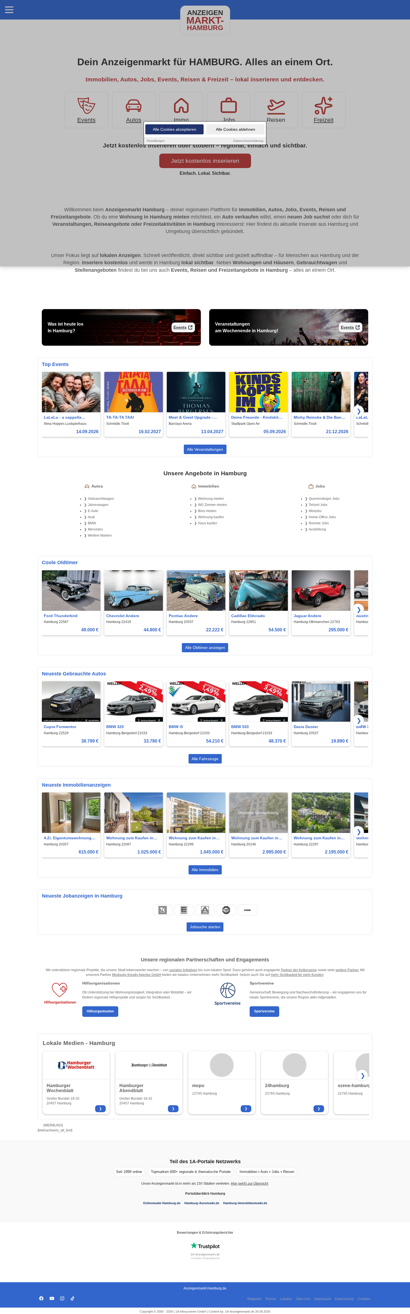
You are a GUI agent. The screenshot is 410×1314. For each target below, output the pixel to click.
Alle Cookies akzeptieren (174, 129)
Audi (91, 517)
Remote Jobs (319, 523)
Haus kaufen (207, 523)
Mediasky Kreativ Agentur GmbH (136, 975)
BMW (92, 523)
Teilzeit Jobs (318, 505)
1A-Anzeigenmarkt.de (205, 1254)
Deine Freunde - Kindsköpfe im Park (258, 417)
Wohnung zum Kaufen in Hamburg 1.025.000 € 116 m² (132, 838)
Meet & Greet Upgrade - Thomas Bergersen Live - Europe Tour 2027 (192, 417)
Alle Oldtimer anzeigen (205, 647)
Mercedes (95, 529)
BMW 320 (115, 726)
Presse (271, 1299)
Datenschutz (344, 1299)
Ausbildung (317, 529)
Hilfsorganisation (100, 1011)
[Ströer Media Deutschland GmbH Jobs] (247, 910)
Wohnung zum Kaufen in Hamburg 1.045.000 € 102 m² (195, 838)
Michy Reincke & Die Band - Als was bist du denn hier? (320, 417)
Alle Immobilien (205, 869)
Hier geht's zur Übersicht (249, 1183)
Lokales (286, 1299)
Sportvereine (264, 1011)
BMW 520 (240, 726)
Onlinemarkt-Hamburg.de (161, 1203)
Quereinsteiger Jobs (324, 499)
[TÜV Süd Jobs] (226, 910)
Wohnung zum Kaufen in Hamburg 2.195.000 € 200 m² (320, 838)
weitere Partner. (347, 970)
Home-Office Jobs (322, 517)
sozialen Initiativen (183, 970)
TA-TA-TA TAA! (120, 417)
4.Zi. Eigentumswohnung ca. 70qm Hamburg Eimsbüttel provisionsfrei (68, 838)
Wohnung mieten (211, 499)
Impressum (322, 1299)
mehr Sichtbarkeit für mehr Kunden (297, 975)
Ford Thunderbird (61, 616)
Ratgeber (254, 1299)
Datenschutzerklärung (248, 140)
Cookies (364, 1299)
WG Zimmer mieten (212, 505)
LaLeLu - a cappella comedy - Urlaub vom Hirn (68, 417)
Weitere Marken (100, 535)
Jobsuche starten (205, 927)
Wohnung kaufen (211, 517)
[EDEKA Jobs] (183, 910)
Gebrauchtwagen (101, 499)
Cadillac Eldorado (248, 616)
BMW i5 (176, 726)
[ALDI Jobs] (205, 910)
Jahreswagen (98, 505)
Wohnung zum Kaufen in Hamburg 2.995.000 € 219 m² (257, 838)
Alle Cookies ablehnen (235, 129)
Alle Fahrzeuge (205, 759)
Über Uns (303, 1299)
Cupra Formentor (60, 726)
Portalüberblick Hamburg (205, 1194)
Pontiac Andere (183, 616)
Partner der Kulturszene (299, 970)
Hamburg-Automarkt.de (201, 1203)
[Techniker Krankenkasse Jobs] (162, 910)
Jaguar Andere (307, 616)
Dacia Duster (306, 726)
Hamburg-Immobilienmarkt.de (245, 1203)
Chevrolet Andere (122, 616)
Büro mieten (207, 511)
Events (180, 327)
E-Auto (93, 511)
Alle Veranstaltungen (205, 449)
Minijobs (315, 511)
